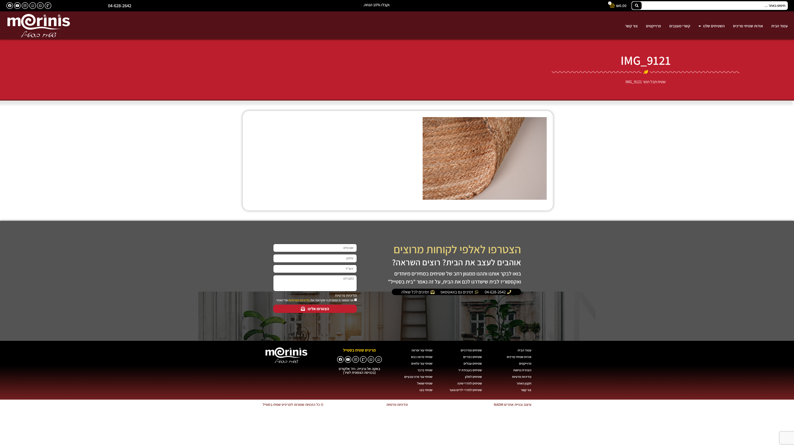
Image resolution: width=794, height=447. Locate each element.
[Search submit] (637, 6)
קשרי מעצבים (679, 26)
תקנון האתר (524, 383)
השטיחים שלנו (714, 26)
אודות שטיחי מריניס (748, 26)
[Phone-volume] (48, 5)
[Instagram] (25, 5)
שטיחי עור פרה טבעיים (418, 377)
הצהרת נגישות (522, 370)
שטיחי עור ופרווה (421, 350)
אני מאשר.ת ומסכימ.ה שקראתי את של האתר (315, 300)
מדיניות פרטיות (346, 295)
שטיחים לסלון (473, 377)
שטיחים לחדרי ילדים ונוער (465, 390)
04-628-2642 (119, 5)
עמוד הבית (779, 26)
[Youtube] (17, 5)
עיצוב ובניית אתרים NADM (512, 404)
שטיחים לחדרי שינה (469, 383)
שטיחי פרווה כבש (421, 357)
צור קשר (631, 26)
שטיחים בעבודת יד (470, 370)
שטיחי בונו (426, 390)
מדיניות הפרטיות (299, 300)
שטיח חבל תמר (654, 81)
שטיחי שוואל (424, 383)
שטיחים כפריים (472, 357)
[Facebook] (9, 5)
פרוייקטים (653, 26)
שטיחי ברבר (424, 370)
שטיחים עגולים (473, 363)
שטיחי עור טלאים (421, 363)
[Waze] (32, 5)
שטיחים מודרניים (471, 350)
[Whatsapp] (40, 5)
